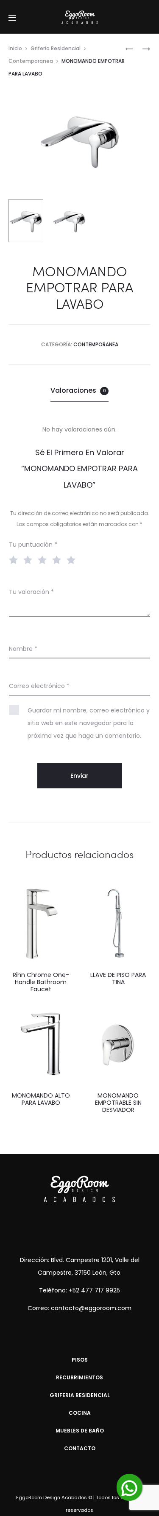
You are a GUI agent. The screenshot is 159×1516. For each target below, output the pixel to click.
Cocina (80, 1412)
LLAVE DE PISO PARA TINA (118, 978)
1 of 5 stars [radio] (15, 559)
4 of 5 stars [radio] (58, 559)
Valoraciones (78, 390)
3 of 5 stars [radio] (44, 559)
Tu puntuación (33, 544)
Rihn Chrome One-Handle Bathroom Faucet (41, 982)
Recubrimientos (79, 1377)
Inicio (15, 48)
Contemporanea (30, 61)
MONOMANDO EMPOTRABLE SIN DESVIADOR (118, 1102)
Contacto (79, 1448)
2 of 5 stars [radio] (29, 559)
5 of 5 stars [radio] (73, 559)
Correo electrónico (39, 686)
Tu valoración (31, 592)
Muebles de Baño (80, 1430)
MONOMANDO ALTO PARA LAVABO (41, 1099)
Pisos (80, 1359)
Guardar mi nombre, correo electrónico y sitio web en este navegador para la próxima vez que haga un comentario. (89, 723)
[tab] (79, 390)
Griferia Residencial (56, 48)
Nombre (23, 649)
